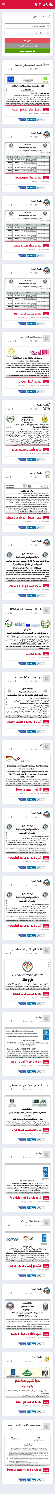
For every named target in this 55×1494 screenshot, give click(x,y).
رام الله (7, 69)
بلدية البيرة (36, 133)
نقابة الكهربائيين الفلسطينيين (27, 949)
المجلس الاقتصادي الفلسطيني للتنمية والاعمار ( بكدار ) (26, 1086)
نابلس (7, 477)
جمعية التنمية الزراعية (31, 337)
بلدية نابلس (36, 473)
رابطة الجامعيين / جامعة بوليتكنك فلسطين (25, 610)
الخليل (7, 613)
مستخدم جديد (26, 51)
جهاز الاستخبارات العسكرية (28, 677)
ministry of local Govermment (24, 1425)
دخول (28, 40)
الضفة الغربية (9, 341)
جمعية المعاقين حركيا (31, 1221)
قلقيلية (7, 1361)
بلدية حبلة (37, 1357)
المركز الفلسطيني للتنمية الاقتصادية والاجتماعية (28, 66)
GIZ (40, 745)
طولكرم (8, 409)
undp (38, 1017)
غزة (6, 1225)
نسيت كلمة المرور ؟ (26, 46)
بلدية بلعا (37, 405)
